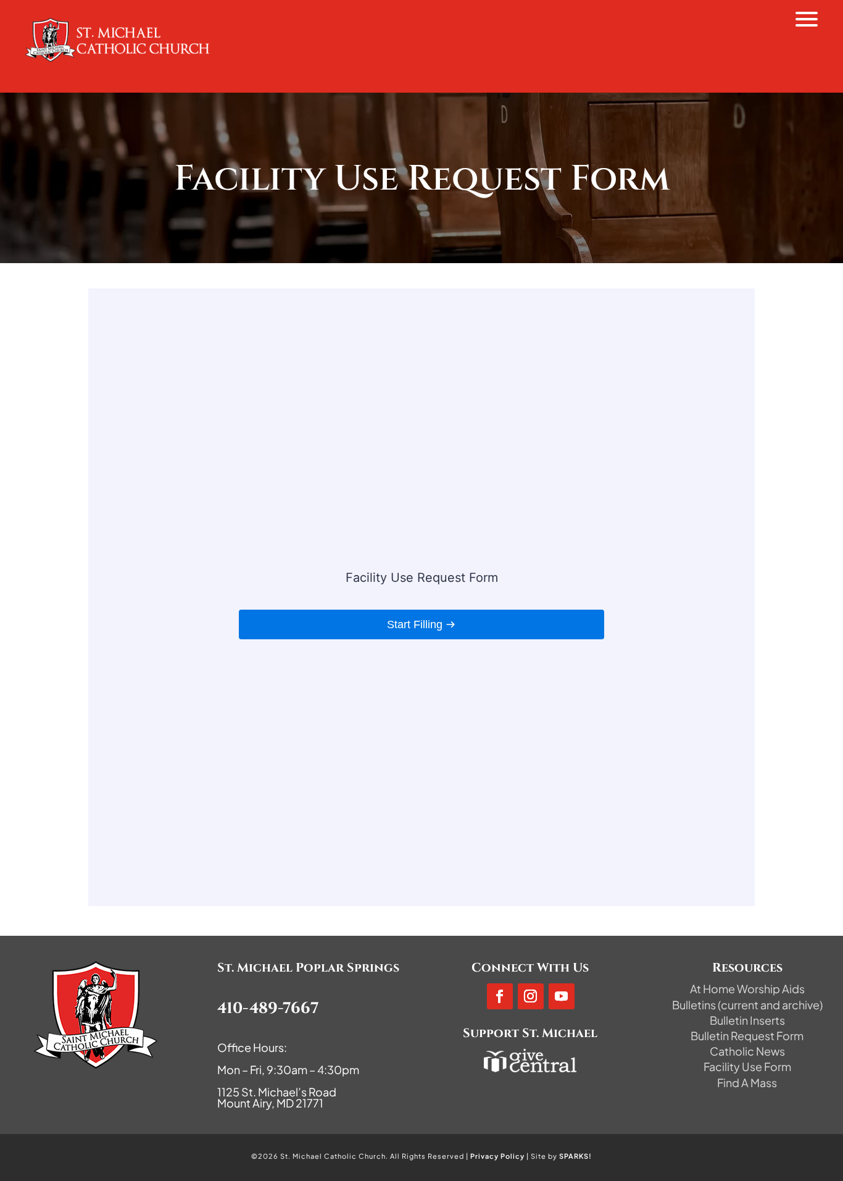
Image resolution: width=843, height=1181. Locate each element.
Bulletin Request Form (747, 1035)
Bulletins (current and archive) (747, 1005)
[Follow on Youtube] (562, 996)
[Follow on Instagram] (531, 996)
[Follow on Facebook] (500, 996)
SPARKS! (575, 1156)
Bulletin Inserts (747, 1020)
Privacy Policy (497, 1156)
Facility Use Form (747, 1066)
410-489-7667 (268, 1008)
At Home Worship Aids (747, 988)
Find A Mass (747, 1082)
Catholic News (747, 1051)
